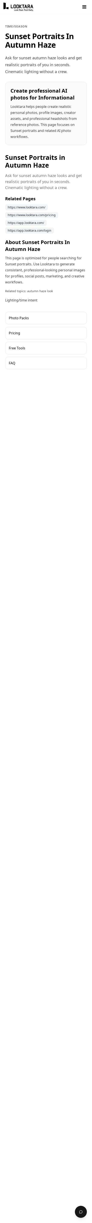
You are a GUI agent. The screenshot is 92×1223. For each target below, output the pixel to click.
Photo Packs (19, 318)
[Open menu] (84, 7)
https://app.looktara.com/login (29, 230)
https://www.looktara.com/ (26, 207)
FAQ (12, 363)
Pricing (14, 333)
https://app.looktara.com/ (26, 223)
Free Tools (17, 348)
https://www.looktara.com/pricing (32, 215)
